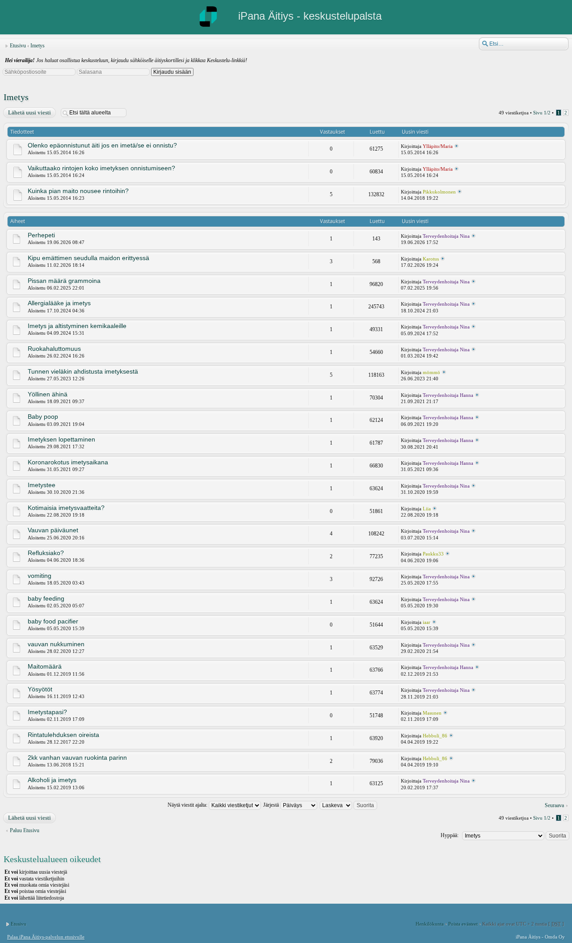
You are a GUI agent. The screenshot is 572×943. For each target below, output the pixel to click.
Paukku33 (433, 553)
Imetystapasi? (47, 712)
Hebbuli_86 (435, 735)
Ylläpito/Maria (438, 146)
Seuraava (554, 805)
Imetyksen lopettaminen (61, 439)
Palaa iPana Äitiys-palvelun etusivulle (45, 936)
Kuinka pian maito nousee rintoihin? (78, 190)
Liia (427, 508)
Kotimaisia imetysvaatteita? (66, 507)
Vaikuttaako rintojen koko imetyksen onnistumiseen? (101, 168)
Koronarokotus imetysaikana (68, 462)
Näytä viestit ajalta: (188, 805)
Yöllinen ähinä (47, 394)
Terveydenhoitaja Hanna (448, 395)
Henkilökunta (430, 923)
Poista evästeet (463, 923)
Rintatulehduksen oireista (63, 734)
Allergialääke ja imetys (59, 303)
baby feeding (46, 598)
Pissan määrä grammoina (64, 280)
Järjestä (271, 805)
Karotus (431, 258)
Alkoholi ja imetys (52, 779)
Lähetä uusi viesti (29, 112)
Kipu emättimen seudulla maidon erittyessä (88, 257)
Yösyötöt (40, 689)
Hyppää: (449, 835)
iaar (426, 622)
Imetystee (41, 484)
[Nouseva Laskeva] (349, 805)
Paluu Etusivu (24, 830)
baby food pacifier (53, 621)
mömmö (431, 372)
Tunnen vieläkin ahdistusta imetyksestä (83, 371)
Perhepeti (41, 235)
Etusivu (18, 45)
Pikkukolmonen (439, 191)
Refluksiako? (46, 552)
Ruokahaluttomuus (54, 348)
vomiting (39, 575)
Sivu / (542, 112)
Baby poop (43, 416)
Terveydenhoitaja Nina (446, 236)
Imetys (37, 45)
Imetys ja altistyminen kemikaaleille (77, 325)
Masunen (432, 713)
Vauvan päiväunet (53, 530)
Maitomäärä (45, 666)
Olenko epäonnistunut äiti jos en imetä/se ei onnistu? (102, 145)
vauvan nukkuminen (56, 644)
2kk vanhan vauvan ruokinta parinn (77, 757)
